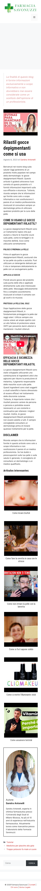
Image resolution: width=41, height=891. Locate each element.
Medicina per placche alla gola (20, 846)
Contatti (32, 885)
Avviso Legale (24, 887)
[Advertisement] (20, 45)
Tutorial (9, 842)
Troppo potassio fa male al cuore (21, 849)
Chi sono (14, 887)
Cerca (32, 863)
